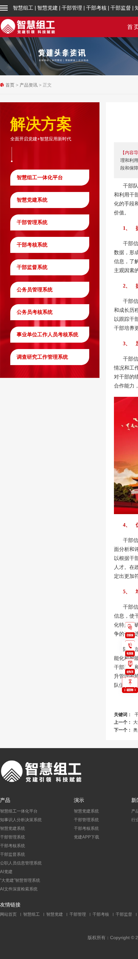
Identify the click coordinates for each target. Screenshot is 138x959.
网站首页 (8, 914)
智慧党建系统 (32, 200)
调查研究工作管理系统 (42, 357)
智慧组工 (23, 8)
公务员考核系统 (35, 312)
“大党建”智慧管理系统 (20, 880)
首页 (9, 85)
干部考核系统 (32, 244)
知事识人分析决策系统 (21, 819)
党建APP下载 (86, 837)
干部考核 (96, 8)
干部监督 (120, 8)
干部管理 (72, 8)
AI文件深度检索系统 (19, 889)
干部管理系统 (32, 222)
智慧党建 (47, 8)
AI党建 (6, 871)
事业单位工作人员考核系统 (47, 334)
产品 (5, 800)
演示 (79, 800)
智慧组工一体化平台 (40, 177)
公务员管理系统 (35, 289)
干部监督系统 (32, 267)
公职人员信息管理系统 (21, 863)
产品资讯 (29, 85)
